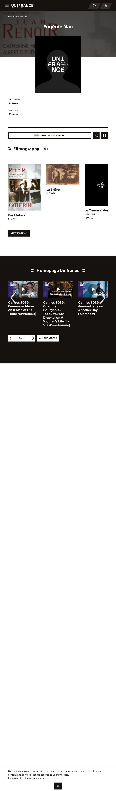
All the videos (48, 338)
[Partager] (96, 135)
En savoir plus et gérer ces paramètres (29, 778)
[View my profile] (106, 6)
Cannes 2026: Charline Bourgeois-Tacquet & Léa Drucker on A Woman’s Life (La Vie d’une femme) (56, 314)
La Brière (53, 190)
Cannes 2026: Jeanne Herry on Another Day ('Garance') (90, 308)
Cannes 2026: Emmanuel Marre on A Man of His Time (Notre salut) (22, 308)
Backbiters (16, 215)
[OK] (58, 785)
